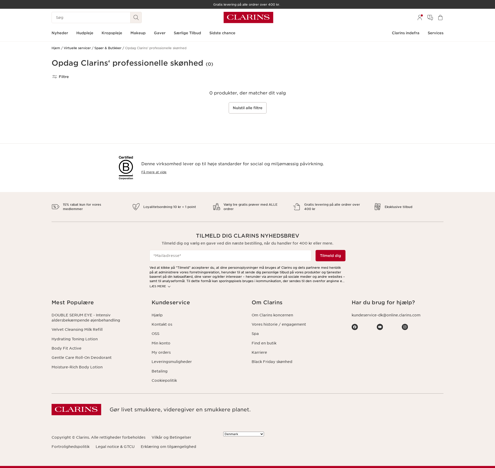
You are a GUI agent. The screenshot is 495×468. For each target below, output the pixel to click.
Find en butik (264, 343)
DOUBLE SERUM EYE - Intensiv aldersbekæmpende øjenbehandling (86, 317)
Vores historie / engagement (279, 324)
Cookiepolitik (164, 380)
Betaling (160, 371)
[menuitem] (420, 17)
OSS (155, 334)
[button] (97, 302)
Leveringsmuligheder (172, 362)
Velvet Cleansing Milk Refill (77, 329)
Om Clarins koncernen (272, 315)
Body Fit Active (66, 348)
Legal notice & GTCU (115, 447)
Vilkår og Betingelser (171, 437)
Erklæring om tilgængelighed (168, 447)
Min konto (161, 343)
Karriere (259, 352)
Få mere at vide (154, 172)
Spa (255, 334)
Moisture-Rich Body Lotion (77, 367)
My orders (161, 352)
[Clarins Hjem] (248, 17)
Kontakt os (162, 324)
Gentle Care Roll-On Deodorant (82, 358)
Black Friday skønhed (272, 362)
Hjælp (157, 315)
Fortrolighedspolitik (70, 447)
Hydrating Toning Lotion (75, 339)
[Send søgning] (136, 17)
